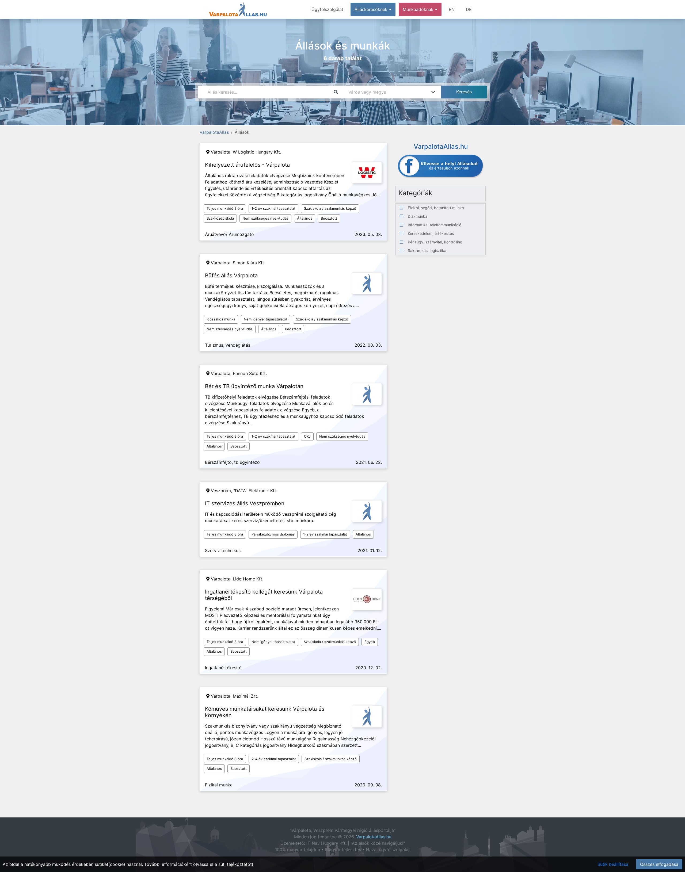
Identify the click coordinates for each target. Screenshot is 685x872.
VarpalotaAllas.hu (373, 836)
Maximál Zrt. (245, 696)
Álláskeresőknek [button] (372, 9)
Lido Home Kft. (248, 579)
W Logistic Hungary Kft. (257, 152)
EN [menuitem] (452, 9)
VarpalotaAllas (214, 132)
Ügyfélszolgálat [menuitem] (327, 9)
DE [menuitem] (469, 9)
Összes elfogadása (659, 864)
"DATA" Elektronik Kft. (255, 490)
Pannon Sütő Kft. (250, 373)
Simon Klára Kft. (249, 262)
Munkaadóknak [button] (419, 9)
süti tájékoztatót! (235, 864)
